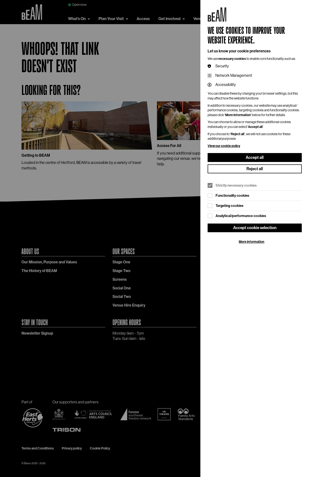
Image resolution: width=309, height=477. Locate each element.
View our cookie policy (224, 146)
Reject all (254, 168)
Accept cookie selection (254, 227)
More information (251, 242)
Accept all (255, 157)
